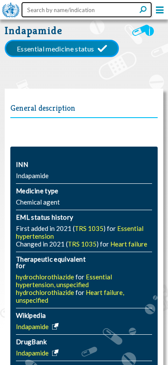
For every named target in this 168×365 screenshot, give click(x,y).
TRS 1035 (89, 228)
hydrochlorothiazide (45, 277)
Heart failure (128, 244)
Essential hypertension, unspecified (64, 280)
